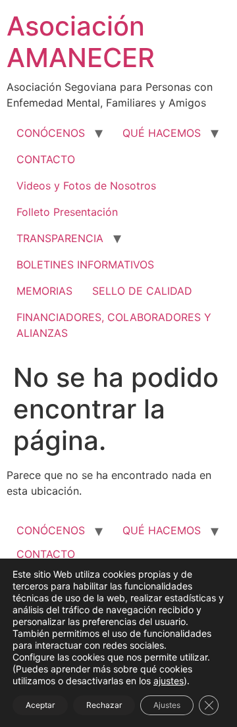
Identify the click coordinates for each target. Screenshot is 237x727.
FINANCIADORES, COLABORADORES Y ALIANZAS (113, 325)
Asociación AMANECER (81, 42)
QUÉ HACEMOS (161, 132)
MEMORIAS (44, 290)
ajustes (168, 680)
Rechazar (104, 705)
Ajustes (166, 705)
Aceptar (40, 705)
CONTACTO (45, 159)
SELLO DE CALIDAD (142, 290)
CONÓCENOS (50, 132)
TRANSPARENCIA (59, 238)
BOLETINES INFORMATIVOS (85, 264)
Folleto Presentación (67, 211)
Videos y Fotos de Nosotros (86, 185)
